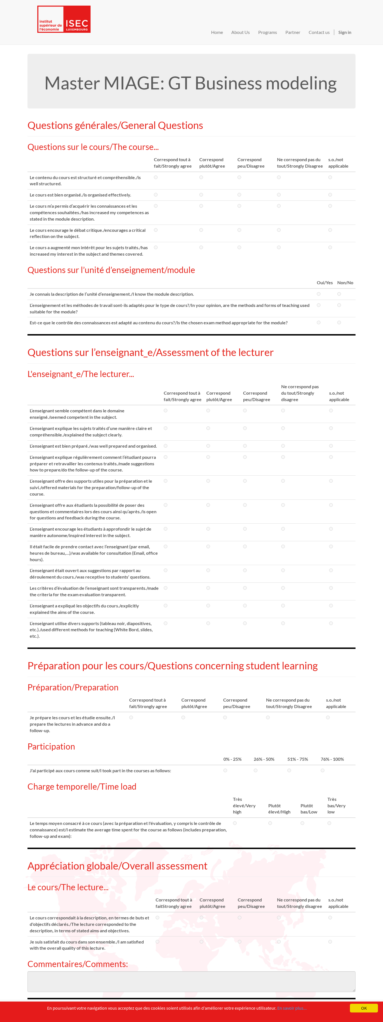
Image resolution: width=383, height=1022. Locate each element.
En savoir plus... (292, 1008)
